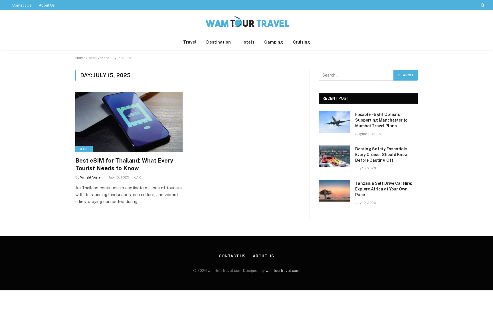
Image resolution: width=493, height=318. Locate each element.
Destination (218, 42)
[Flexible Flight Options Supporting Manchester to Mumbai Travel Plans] (334, 122)
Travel (190, 42)
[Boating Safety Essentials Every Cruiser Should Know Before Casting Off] (334, 156)
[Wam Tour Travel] (246, 22)
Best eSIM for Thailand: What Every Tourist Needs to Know (124, 164)
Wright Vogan (91, 177)
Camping (273, 42)
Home (80, 58)
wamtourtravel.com (282, 270)
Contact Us (21, 5)
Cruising (301, 42)
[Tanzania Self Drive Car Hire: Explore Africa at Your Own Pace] (334, 191)
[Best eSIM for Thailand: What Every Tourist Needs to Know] (129, 122)
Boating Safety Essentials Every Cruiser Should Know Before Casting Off (381, 155)
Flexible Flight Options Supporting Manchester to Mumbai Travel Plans (381, 120)
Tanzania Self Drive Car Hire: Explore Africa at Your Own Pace (383, 189)
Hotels (247, 42)
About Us (47, 5)
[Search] (482, 5)
